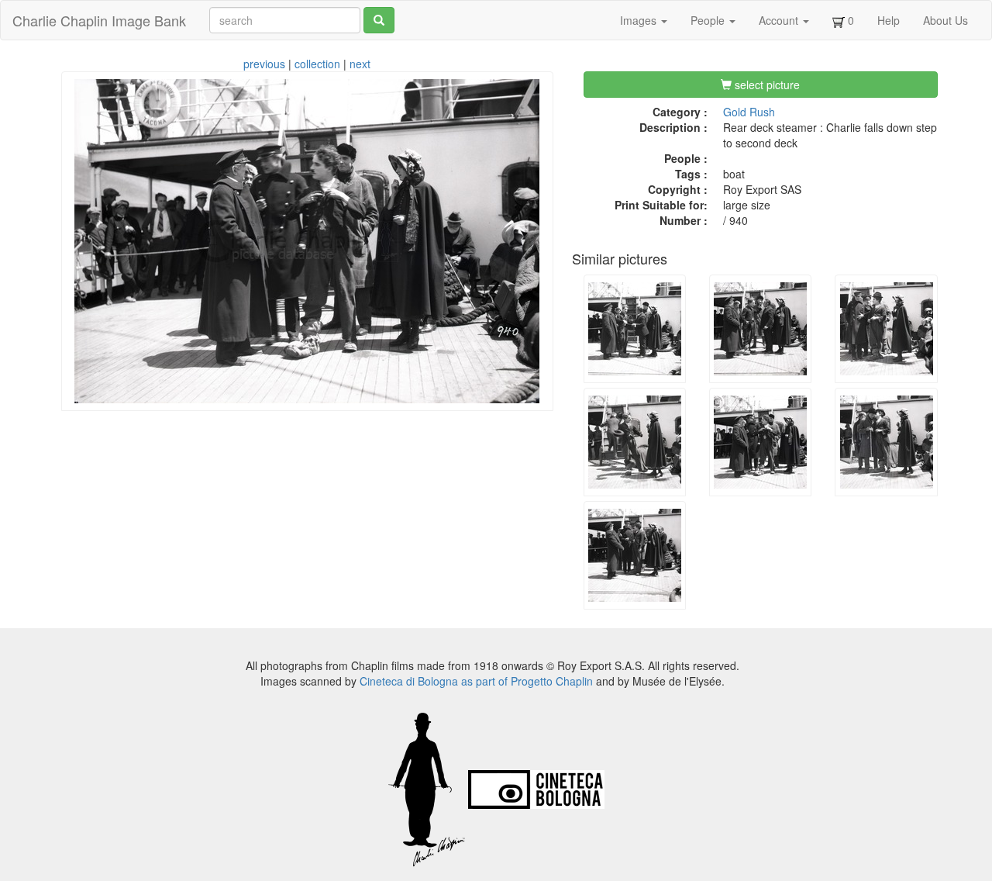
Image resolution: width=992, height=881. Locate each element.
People (709, 20)
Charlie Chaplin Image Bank (99, 20)
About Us (945, 20)
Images (640, 20)
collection (317, 63)
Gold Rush (749, 111)
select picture (766, 84)
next (360, 63)
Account (780, 20)
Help (888, 20)
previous (264, 63)
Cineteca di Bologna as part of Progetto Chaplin (476, 681)
